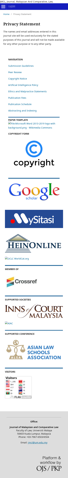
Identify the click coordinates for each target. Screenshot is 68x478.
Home (6, 14)
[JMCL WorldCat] (17, 258)
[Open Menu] (3, 6)
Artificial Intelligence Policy (23, 85)
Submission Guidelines (21, 65)
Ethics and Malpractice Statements (27, 91)
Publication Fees (17, 97)
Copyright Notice (17, 78)
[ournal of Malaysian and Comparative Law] (34, 227)
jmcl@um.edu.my (37, 442)
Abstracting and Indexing (22, 110)
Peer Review (15, 72)
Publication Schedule (20, 104)
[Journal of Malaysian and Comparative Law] (34, 200)
